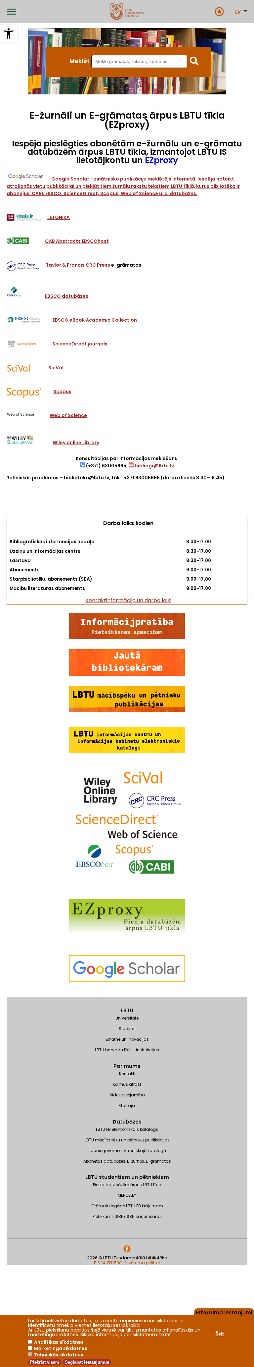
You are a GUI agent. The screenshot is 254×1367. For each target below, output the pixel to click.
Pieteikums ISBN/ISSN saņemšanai (127, 1216)
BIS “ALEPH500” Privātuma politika (127, 1263)
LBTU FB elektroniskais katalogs (127, 1129)
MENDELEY (127, 1195)
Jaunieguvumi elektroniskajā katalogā (127, 1150)
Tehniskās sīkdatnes (58, 1354)
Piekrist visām (44, 1362)
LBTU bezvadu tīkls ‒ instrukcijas (127, 1050)
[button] (8, 33)
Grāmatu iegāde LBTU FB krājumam (127, 1206)
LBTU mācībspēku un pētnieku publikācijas (127, 1140)
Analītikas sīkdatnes (59, 1342)
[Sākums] (127, 11)
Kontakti (127, 1074)
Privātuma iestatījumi (224, 1312)
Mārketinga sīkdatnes (60, 1348)
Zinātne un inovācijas (127, 1039)
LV (237, 12)
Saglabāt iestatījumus (87, 1362)
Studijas (127, 1028)
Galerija (127, 1105)
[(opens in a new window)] (127, 993)
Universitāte (127, 1018)
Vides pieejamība (127, 1095)
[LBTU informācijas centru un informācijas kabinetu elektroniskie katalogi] (127, 752)
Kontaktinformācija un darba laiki (128, 600)
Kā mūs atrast (127, 1084)
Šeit (219, 1334)
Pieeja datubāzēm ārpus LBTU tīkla (127, 1184)
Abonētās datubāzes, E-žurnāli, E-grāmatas (127, 1161)
